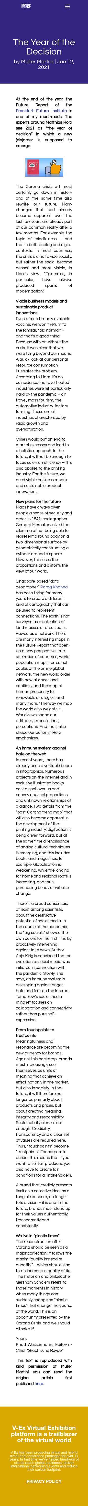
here (39, 1384)
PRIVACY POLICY (44, 1482)
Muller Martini (37, 62)
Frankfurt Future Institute (41, 111)
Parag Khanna (54, 587)
